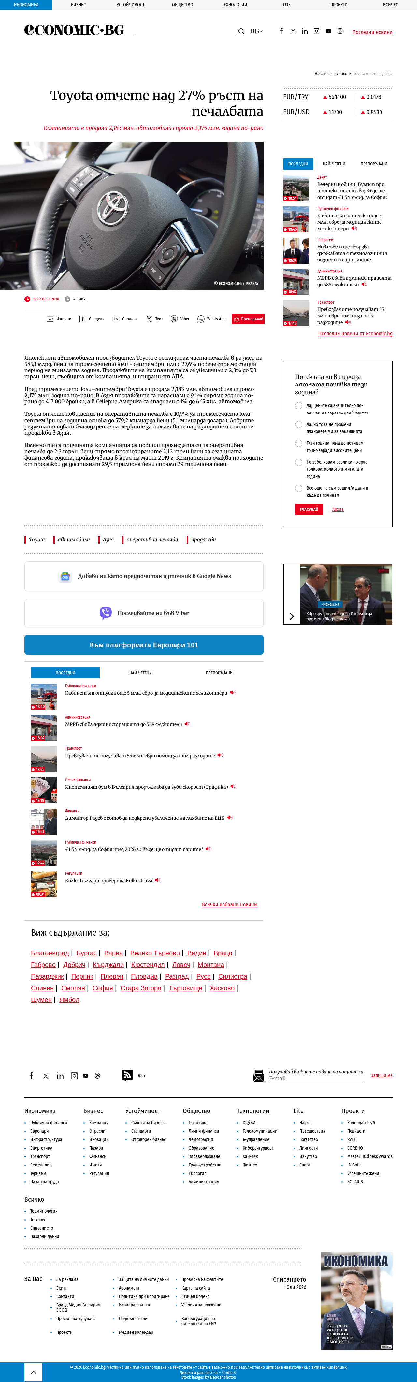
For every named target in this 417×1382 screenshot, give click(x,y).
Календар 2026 (361, 1122)
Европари (39, 1131)
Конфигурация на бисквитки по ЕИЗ (198, 1321)
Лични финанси (204, 1131)
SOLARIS (355, 1182)
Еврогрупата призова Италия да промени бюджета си (339, 616)
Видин (196, 952)
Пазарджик (47, 976)
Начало (321, 73)
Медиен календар (136, 1332)
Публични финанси (48, 1122)
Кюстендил (148, 964)
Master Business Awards (370, 1156)
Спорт (304, 1165)
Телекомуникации (260, 1131)
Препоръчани (219, 672)
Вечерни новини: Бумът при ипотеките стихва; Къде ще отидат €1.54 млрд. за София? (352, 190)
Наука (305, 1122)
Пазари (96, 1148)
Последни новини (372, 32)
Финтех (250, 1165)
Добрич (74, 964)
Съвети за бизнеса (149, 1122)
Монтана (211, 964)
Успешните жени (363, 1173)
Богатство (308, 1139)
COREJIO (355, 1148)
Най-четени (140, 672)
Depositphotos (223, 1377)
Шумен (41, 999)
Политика (198, 1122)
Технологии (234, 4)
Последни (65, 672)
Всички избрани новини (229, 904)
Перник (82, 976)
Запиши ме (382, 1075)
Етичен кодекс (195, 1296)
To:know (37, 1219)
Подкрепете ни (133, 1318)
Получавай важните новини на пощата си (316, 1072)
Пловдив (144, 976)
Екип (61, 1288)
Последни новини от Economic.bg (355, 333)
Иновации (99, 1139)
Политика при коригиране (144, 1296)
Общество (182, 4)
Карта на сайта (195, 1288)
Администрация (204, 1182)
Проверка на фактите (202, 1279)
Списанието (41, 1228)
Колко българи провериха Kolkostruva (109, 881)
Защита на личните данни (144, 1279)
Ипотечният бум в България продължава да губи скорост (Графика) (147, 787)
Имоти (95, 1165)
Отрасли (97, 1131)
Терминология (44, 1211)
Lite (287, 4)
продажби (203, 540)
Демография (201, 1139)
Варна (113, 952)
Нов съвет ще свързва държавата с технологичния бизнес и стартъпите (352, 253)
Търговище (185, 988)
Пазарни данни (44, 1236)
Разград (177, 976)
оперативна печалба (152, 540)
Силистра (232, 976)
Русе (203, 976)
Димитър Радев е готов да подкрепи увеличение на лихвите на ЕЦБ (145, 818)
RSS (141, 1075)
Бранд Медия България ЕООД (78, 1307)
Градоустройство (205, 1165)
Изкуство (308, 1156)
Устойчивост (130, 4)
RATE (351, 1139)
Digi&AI (250, 1122)
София (103, 988)
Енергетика (41, 1148)
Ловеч (181, 964)
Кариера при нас (135, 1305)
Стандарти (141, 1131)
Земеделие (41, 1165)
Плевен (112, 976)
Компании (99, 1122)
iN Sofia (354, 1165)
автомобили (74, 540)
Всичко (391, 4)
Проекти (339, 4)
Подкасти (356, 1131)
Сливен (42, 988)
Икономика (26, 4)
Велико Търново (155, 952)
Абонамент (129, 1288)
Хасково (222, 988)
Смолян (73, 988)
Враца (223, 952)
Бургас (87, 952)
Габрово (43, 964)
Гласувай (309, 509)
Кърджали (108, 964)
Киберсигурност (258, 1148)
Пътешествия (312, 1131)
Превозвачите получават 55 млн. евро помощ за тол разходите (140, 756)
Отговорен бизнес (148, 1139)
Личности (308, 1148)
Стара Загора (141, 988)
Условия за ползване (201, 1305)
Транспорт (40, 1156)
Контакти (65, 1296)
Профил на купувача (76, 1318)
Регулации (99, 1173)
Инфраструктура (46, 1139)
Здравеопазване (204, 1156)
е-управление (256, 1139)
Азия (108, 540)
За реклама (67, 1279)
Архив (338, 509)
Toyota (37, 540)
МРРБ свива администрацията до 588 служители (124, 724)
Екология (198, 1173)
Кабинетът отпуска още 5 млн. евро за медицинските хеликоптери (146, 693)
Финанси (98, 1156)
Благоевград (50, 952)
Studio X (229, 1372)
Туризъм (38, 1173)
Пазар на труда (44, 1182)
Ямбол (69, 999)
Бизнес (78, 4)
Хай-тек (250, 1156)
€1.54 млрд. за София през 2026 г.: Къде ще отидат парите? (134, 849)
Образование (201, 1148)
